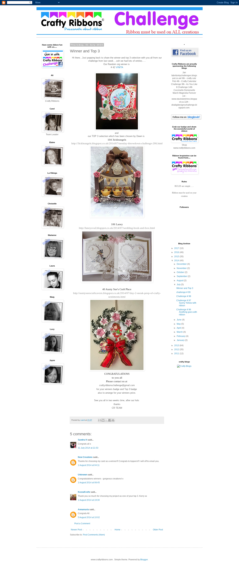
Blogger (144, 559)
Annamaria (83, 509)
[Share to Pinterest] (113, 420)
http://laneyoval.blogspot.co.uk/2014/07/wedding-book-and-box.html (117, 228)
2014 (177, 260)
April (179, 328)
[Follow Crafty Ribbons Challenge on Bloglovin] (186, 119)
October (181, 272)
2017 (177, 248)
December (182, 264)
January (181, 340)
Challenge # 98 (183, 296)
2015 (177, 256)
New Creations (85, 457)
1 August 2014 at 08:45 (89, 482)
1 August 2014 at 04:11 (89, 465)
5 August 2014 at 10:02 (89, 517)
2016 (177, 252)
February (181, 336)
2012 (177, 349)
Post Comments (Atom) (94, 535)
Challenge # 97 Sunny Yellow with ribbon (186, 303)
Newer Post (76, 529)
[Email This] (99, 420)
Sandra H (82, 440)
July (179, 284)
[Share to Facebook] (109, 420)
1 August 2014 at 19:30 (89, 500)
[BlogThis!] (103, 420)
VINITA (119, 67)
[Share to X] (106, 420)
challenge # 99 (183, 292)
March (180, 332)
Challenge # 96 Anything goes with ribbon (186, 312)
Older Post (158, 529)
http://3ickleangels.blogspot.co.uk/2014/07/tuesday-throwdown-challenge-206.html (117, 143)
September (182, 276)
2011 (177, 353)
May (179, 324)
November (182, 268)
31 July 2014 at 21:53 (88, 448)
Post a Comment (82, 523)
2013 (177, 345)
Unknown (82, 474)
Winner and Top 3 (184, 288)
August (180, 280)
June (179, 319)
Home (117, 529)
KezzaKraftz (84, 492)
